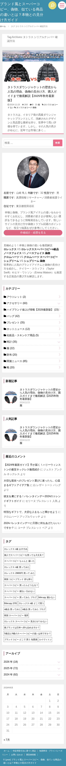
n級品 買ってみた (12, 609)
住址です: (9, 206)
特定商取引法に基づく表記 (24, 751)
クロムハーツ (11, 257)
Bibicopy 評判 (10, 603)
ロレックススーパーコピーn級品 (40, 249)
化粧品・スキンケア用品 (22, 335)
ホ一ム (6, 751)
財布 (11, 354)
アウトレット (16, 296)
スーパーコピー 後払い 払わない (19, 591)
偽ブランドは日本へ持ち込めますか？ (22, 627)
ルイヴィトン (45, 639)
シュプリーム (11, 260)
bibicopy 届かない (46, 597)
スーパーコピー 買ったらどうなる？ (21, 585)
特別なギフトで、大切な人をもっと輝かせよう (31, 512)
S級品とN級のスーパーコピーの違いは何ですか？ (27, 633)
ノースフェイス (13, 253)
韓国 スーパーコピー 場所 (16, 615)
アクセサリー (16, 303)
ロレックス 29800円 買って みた (19, 573)
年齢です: (33, 193)
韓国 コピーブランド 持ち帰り (18, 579)
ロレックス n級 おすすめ (15, 549)
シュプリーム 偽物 (34, 260)
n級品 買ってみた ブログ (33, 609)
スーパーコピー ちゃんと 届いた (19, 561)
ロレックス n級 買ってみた (16, 567)
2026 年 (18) (11, 661)
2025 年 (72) (11, 668)
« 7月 (7, 739)
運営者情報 (31, 755)
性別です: (49, 193)
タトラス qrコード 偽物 (26, 107)
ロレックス (10, 249)
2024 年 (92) (11, 674)
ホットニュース (18, 329)
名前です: (9, 193)
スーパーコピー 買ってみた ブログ (20, 597)
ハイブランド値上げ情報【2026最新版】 (32, 309)
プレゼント (15, 322)
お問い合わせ (17, 755)
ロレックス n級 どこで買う (31, 603)
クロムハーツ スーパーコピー (41, 257)
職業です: (9, 197)
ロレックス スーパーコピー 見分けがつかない (25, 621)
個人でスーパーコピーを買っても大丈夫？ (24, 555)
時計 (11, 341)
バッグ (13, 316)
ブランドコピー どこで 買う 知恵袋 (20, 639)
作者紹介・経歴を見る (33, 232)
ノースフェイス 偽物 (38, 253)
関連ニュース (16, 361)
